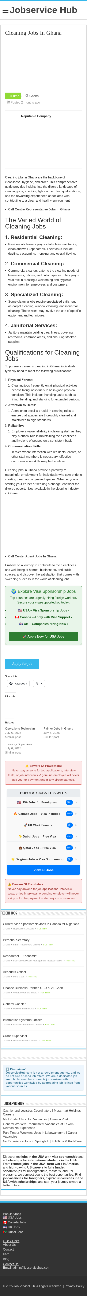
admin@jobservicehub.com (31, 1267)
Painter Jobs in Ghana (58, 728)
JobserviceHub (14, 1104)
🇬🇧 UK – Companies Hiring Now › (43, 624)
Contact (8, 1249)
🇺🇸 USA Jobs (12, 1217)
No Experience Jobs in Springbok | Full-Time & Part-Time (42, 1141)
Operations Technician (20, 728)
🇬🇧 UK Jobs (11, 1227)
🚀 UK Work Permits (37, 825)
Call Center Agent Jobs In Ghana (32, 556)
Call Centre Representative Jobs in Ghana (39, 209)
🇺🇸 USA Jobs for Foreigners (37, 802)
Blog (6, 1259)
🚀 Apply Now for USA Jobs (43, 636)
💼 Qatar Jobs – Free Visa (37, 847)
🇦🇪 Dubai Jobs (13, 1232)
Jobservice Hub (43, 10)
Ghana (34, 96)
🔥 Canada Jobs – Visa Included (37, 813)
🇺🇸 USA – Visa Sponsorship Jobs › (43, 610)
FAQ (6, 1254)
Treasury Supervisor (18, 744)
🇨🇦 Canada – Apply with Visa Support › (43, 617)
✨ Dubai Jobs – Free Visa (37, 836)
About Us (9, 1244)
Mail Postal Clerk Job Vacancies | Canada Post (35, 1119)
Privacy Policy (74, 1286)
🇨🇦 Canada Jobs (14, 1222)
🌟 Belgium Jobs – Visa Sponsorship (37, 859)
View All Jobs (43, 870)
